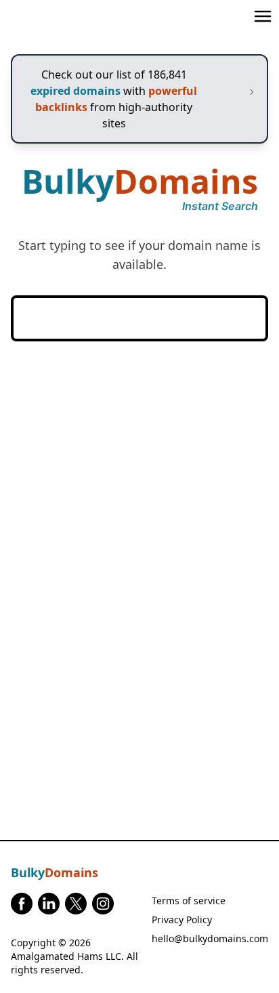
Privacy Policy (182, 919)
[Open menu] (263, 16)
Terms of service (189, 900)
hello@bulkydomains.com (210, 938)
